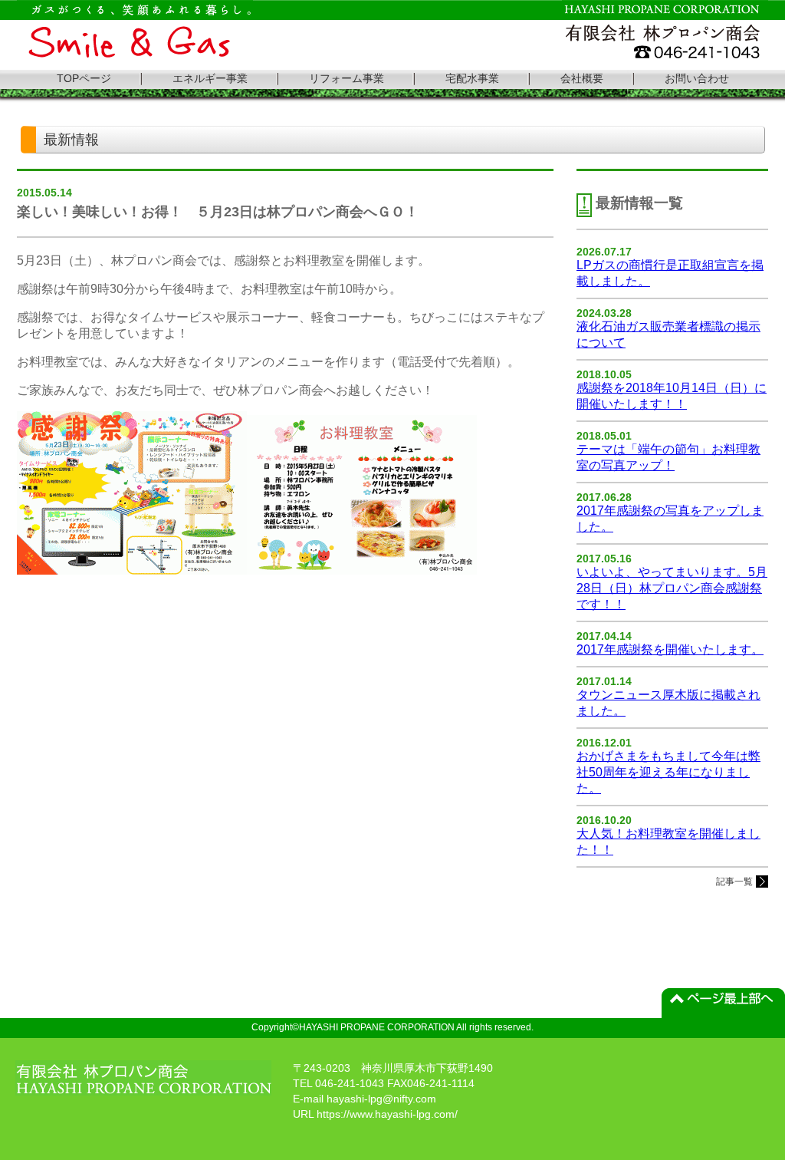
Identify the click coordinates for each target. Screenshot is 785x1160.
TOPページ (84, 78)
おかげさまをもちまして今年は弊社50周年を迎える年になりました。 (668, 772)
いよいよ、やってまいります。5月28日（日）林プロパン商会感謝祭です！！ (671, 588)
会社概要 (581, 78)
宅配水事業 (472, 78)
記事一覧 (734, 881)
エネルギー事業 (210, 78)
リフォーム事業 (346, 78)
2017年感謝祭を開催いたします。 (670, 649)
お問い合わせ (697, 78)
